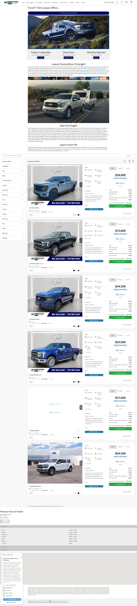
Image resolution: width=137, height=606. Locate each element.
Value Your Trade (84, 70)
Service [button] (78, 2)
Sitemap (42, 601)
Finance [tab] (120, 168)
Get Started (40, 57)
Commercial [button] (55, 2)
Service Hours (4, 546)
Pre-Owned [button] (38, 2)
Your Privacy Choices (54, 601)
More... (86, 205)
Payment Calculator (100, 68)
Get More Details (120, 206)
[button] (34, 102)
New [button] (23, 2)
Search (128, 155)
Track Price (121, 183)
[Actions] (79, 208)
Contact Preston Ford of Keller (94, 139)
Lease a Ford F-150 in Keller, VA (93, 131)
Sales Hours (4, 526)
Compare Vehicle (127, 213)
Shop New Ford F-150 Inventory (68, 13)
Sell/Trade (47, 2)
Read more (7, 582)
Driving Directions (5, 517)
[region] (120, 196)
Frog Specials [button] (64, 2)
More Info (96, 57)
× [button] (21, 557)
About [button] (83, 2)
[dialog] (12, 580)
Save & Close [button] (12, 599)
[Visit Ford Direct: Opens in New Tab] (66, 602)
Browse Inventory (68, 57)
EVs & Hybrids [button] (30, 2)
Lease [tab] (128, 168)
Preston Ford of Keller (87, 67)
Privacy (45, 601)
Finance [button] (72, 2)
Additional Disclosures (64, 601)
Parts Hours (3, 549)
